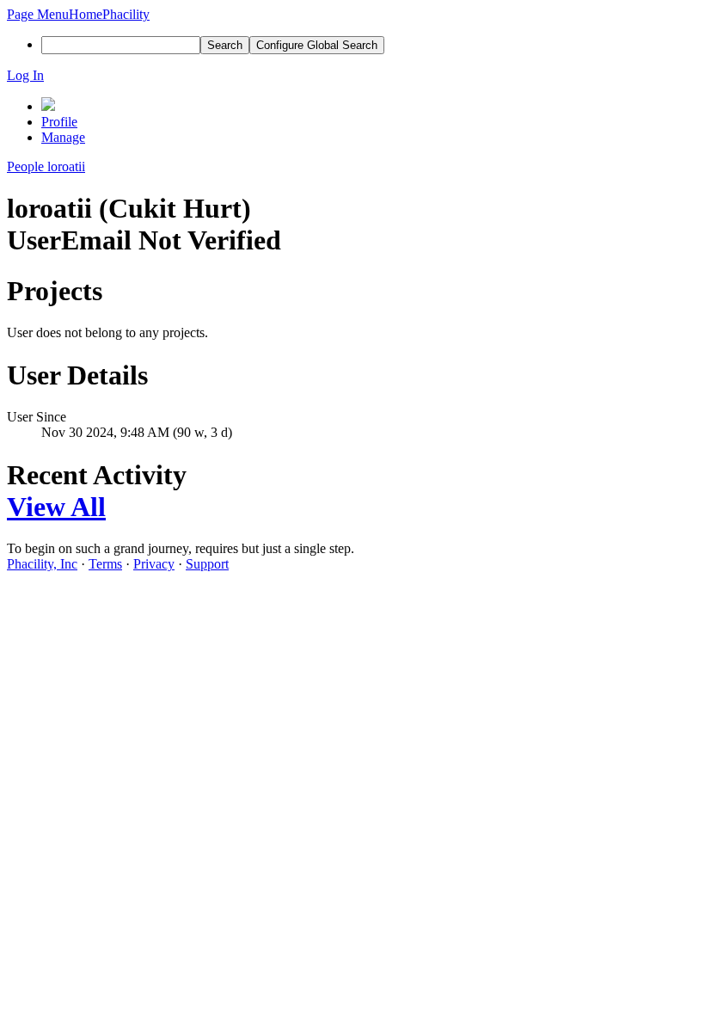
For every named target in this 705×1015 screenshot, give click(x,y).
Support (207, 564)
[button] (38, 14)
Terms (105, 564)
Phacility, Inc (42, 564)
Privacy (154, 564)
